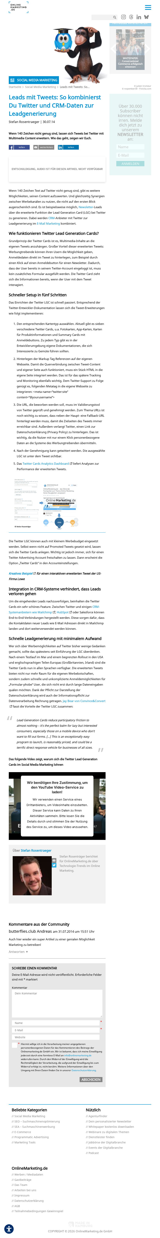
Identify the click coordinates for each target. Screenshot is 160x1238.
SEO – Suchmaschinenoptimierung (37, 1121)
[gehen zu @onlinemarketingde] (131, 18)
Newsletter (86, 207)
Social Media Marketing (40, 87)
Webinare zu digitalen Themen (109, 1132)
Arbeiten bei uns (25, 1190)
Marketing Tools (25, 1142)
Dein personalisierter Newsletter (110, 1121)
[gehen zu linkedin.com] (139, 18)
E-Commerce (22, 1132)
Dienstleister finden (102, 1137)
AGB (17, 1206)
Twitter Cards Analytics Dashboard (46, 463)
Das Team (20, 1185)
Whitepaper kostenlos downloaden (111, 1127)
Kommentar (19, 987)
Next (145, 48)
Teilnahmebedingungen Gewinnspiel (38, 1211)
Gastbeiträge (22, 1180)
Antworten (17, 952)
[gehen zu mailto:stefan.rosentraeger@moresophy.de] (54, 860)
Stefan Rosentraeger (36, 850)
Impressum (21, 1195)
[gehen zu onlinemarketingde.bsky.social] (146, 18)
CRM (51, 218)
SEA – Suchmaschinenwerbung (34, 1127)
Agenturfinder (98, 1116)
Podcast (94, 1153)
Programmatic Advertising (31, 1137)
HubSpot (62, 612)
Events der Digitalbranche (106, 1147)
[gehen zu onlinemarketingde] (123, 18)
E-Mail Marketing (48, 223)
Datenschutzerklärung (84, 1070)
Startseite (15, 87)
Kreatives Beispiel (20, 573)
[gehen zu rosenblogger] (54, 865)
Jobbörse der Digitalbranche (107, 1142)
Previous (115, 48)
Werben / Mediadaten (28, 1174)
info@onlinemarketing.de (78, 1055)
